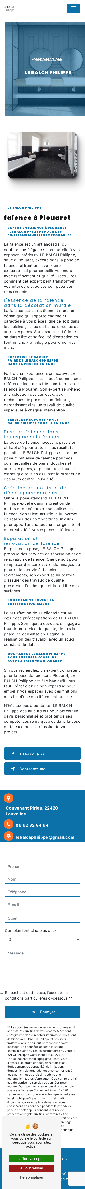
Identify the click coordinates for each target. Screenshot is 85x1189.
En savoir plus (32, 753)
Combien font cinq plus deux (31, 930)
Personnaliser (31, 1177)
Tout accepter (33, 1159)
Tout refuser (33, 1168)
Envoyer (47, 1011)
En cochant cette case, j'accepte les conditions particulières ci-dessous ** (38, 995)
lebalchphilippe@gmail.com (45, 837)
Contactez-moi (33, 768)
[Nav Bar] (73, 8)
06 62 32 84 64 (32, 825)
